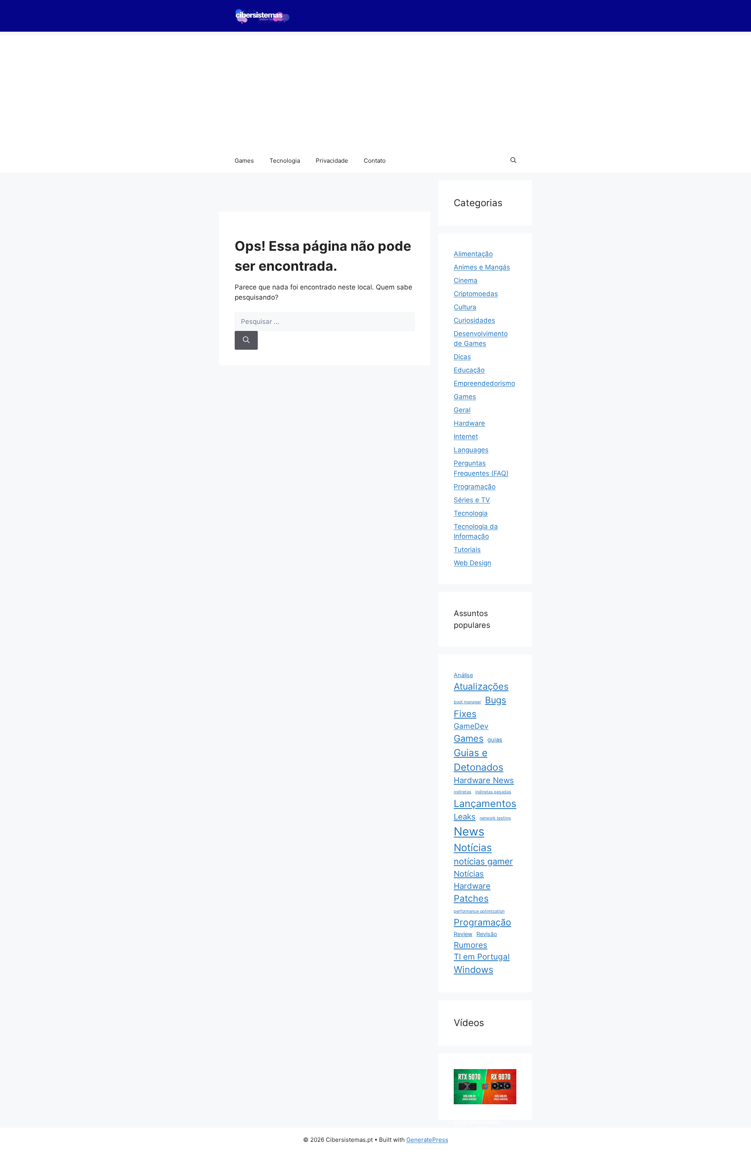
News (469, 831)
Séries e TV (472, 500)
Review (463, 934)
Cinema (466, 280)
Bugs (495, 700)
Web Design (472, 563)
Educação (469, 370)
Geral (462, 410)
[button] (513, 161)
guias (494, 739)
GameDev (471, 726)
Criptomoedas (476, 294)
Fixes (465, 713)
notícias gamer (483, 861)
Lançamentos (485, 803)
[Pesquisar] (246, 340)
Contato (375, 160)
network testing (495, 818)
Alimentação (473, 254)
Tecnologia (284, 160)
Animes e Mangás (482, 267)
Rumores (470, 945)
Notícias (473, 847)
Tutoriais (467, 550)
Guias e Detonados (478, 760)
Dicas (462, 357)
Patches (471, 898)
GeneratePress (427, 1139)
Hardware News (484, 780)
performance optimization (479, 911)
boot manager (467, 701)
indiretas (462, 791)
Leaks (465, 816)
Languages (471, 450)
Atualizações (481, 686)
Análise (463, 675)
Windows (473, 969)
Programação (475, 487)
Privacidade (332, 160)
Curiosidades (474, 320)
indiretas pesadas (493, 791)
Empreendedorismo (484, 383)
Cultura (465, 307)
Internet (466, 436)
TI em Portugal (482, 956)
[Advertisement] (375, 90)
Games (244, 160)
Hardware (469, 423)
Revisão (486, 934)
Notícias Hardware (472, 879)
